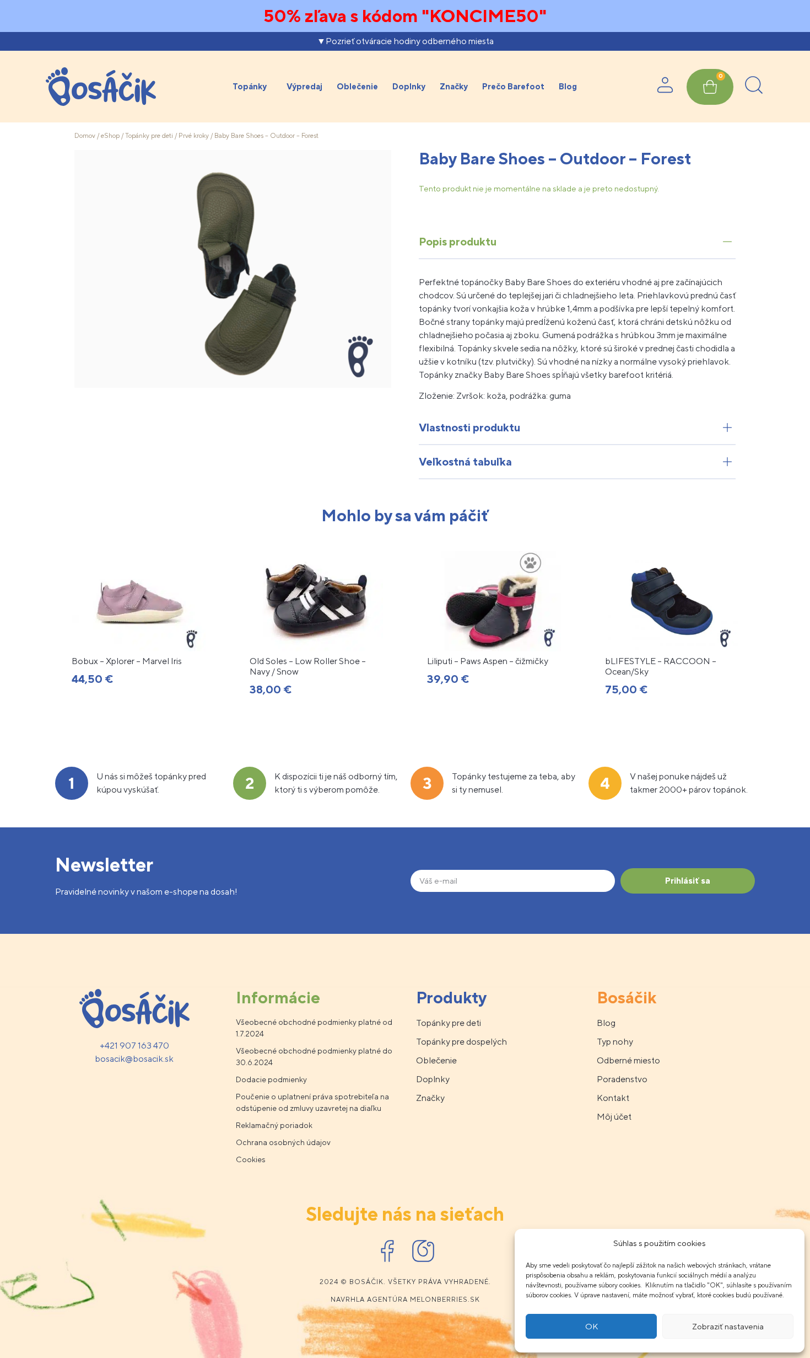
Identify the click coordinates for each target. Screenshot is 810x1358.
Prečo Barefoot (513, 86)
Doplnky (408, 86)
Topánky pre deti (149, 136)
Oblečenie (357, 86)
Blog (568, 86)
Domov (84, 136)
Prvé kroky (194, 136)
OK (591, 1326)
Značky (454, 86)
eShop (110, 136)
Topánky (250, 86)
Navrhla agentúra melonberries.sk (405, 1299)
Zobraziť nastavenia (728, 1326)
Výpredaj (304, 86)
